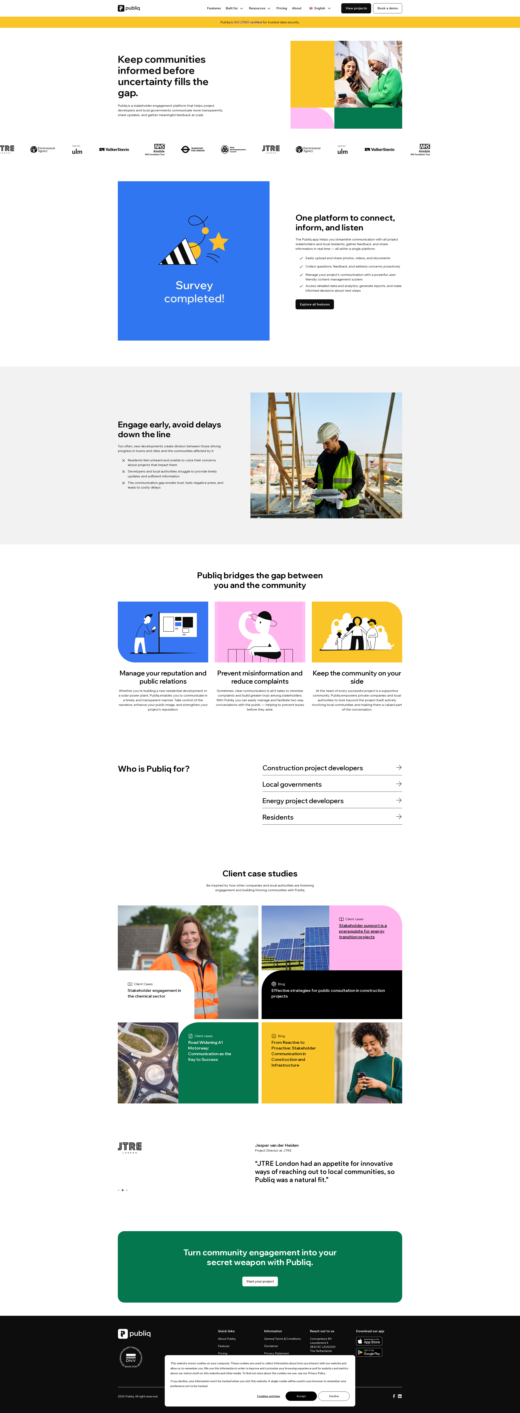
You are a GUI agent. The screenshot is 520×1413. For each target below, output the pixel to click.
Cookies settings (268, 1396)
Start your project (260, 1281)
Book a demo (387, 8)
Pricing (281, 8)
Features (214, 8)
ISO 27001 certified (248, 22)
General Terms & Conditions (282, 1339)
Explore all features (315, 304)
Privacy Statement (276, 1353)
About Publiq (226, 1339)
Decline (334, 1396)
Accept (301, 1396)
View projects (356, 8)
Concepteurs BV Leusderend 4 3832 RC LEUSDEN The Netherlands (323, 1345)
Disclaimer (271, 1346)
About (296, 8)
